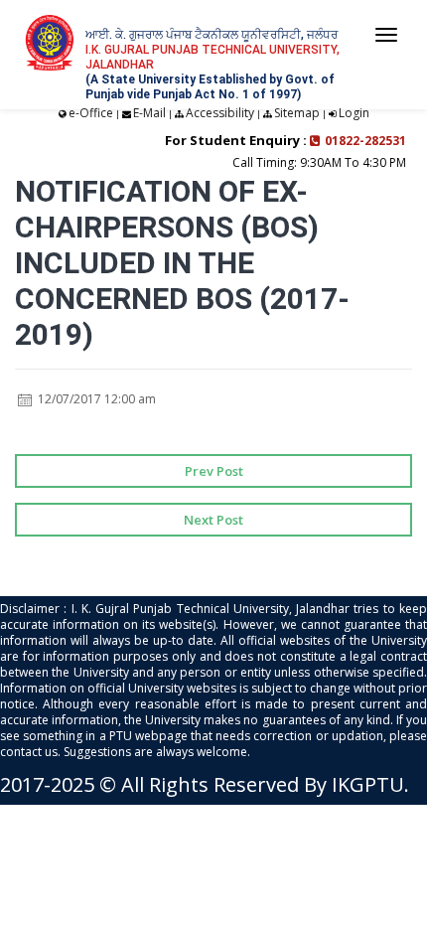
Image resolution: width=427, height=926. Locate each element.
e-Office (91, 112)
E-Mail (149, 112)
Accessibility (220, 112)
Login (354, 112)
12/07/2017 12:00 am (95, 398)
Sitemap (297, 112)
